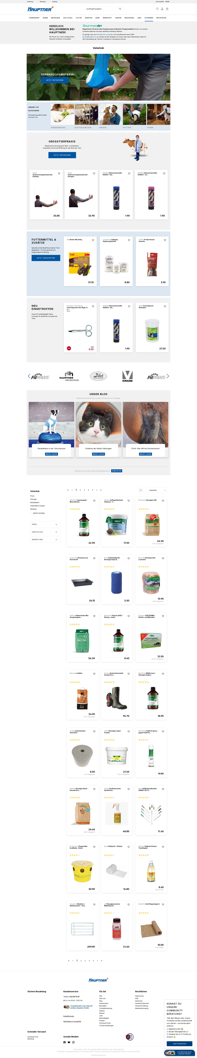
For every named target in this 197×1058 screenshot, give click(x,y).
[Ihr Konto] (162, 9)
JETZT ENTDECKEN (62, 155)
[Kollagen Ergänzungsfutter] (116, 264)
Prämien (102, 1020)
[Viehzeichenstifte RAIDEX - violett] (151, 198)
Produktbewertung (105, 1008)
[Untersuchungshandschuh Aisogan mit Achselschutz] (81, 198)
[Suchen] (121, 8)
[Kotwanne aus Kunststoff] (82, 582)
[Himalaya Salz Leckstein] (151, 582)
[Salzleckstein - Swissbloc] (82, 756)
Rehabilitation (34, 502)
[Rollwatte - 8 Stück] (115, 849)
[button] (29, 376)
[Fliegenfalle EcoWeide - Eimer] (82, 871)
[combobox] (100, 8)
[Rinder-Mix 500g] (77, 242)
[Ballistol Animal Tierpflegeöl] (151, 871)
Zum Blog (116, 471)
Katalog (101, 1011)
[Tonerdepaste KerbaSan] (152, 330)
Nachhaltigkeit (104, 1018)
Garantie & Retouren (142, 1003)
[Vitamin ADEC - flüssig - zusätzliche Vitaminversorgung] (116, 640)
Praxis (32, 496)
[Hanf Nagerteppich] (149, 907)
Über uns (102, 998)
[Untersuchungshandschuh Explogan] (46, 198)
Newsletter (103, 1006)
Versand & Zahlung (141, 1006)
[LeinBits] (80, 676)
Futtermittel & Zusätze (37, 506)
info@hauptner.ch (91, 37)
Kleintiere (33, 509)
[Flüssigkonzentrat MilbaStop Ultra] (116, 929)
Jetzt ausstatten (46, 258)
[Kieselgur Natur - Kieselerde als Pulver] (82, 813)
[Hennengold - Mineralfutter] (82, 525)
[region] (98, 197)
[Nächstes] (168, 77)
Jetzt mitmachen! (179, 1044)
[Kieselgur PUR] (149, 503)
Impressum (138, 1001)
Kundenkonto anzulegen (104, 34)
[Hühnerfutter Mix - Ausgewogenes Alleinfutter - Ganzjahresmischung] (82, 640)
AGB (136, 998)
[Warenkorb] (167, 9)
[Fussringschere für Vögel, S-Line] (80, 331)
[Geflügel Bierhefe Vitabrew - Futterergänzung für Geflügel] (116, 525)
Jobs (101, 1016)
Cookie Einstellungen (106, 1025)
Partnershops (103, 1003)
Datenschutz (139, 996)
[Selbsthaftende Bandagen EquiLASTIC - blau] (116, 582)
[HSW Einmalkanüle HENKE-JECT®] (151, 813)
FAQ (100, 996)
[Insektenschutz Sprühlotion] (116, 813)
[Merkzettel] (157, 9)
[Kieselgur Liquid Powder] (116, 756)
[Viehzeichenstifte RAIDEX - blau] (116, 198)
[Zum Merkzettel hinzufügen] (59, 173)
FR (166, 1)
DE (168, 1)
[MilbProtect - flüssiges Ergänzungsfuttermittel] (151, 698)
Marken (101, 1013)
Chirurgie (33, 499)
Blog (100, 1001)
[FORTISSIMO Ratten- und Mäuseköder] (151, 640)
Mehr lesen (51, 454)
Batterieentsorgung (141, 1008)
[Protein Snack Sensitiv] (152, 264)
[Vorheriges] (28, 77)
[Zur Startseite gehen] (40, 8)
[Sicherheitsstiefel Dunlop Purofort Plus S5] (116, 698)
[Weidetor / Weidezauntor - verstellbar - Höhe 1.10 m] (82, 929)
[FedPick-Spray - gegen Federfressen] (151, 756)
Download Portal (105, 1023)
